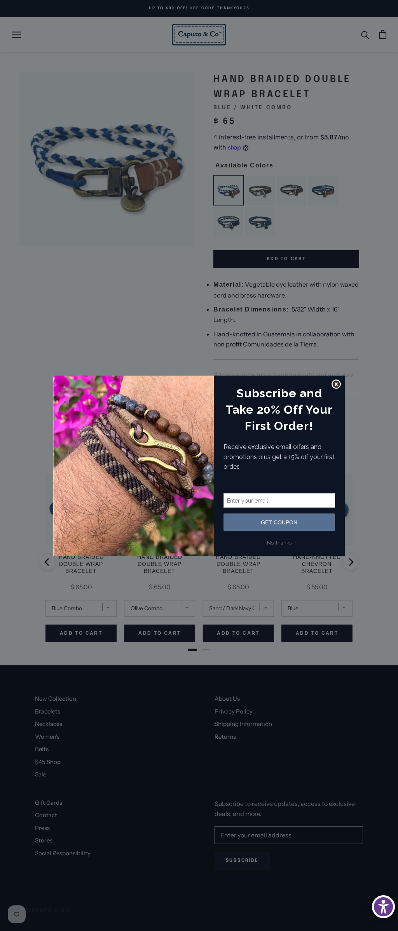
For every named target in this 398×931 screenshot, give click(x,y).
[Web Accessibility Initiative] (383, 906)
